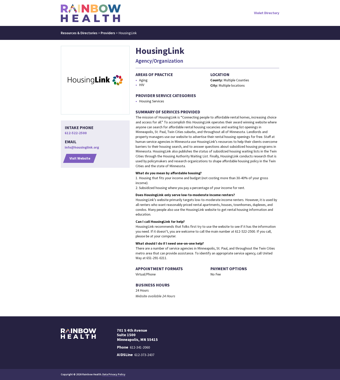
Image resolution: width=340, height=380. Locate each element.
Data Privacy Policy (113, 374)
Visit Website (79, 158)
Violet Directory (266, 13)
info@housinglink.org (82, 147)
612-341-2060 (140, 347)
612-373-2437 (144, 354)
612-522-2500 (76, 133)
